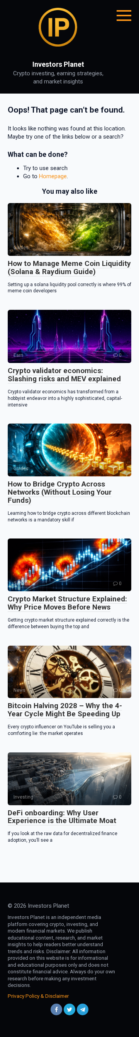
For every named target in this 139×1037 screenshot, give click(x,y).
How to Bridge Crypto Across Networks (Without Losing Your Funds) (60, 492)
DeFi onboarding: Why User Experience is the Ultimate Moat (62, 816)
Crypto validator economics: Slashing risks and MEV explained (64, 374)
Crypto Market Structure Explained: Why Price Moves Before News (67, 602)
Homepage (53, 176)
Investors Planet (58, 64)
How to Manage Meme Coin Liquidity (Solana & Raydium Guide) (69, 267)
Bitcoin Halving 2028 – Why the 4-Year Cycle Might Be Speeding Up (65, 709)
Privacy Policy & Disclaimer (38, 996)
